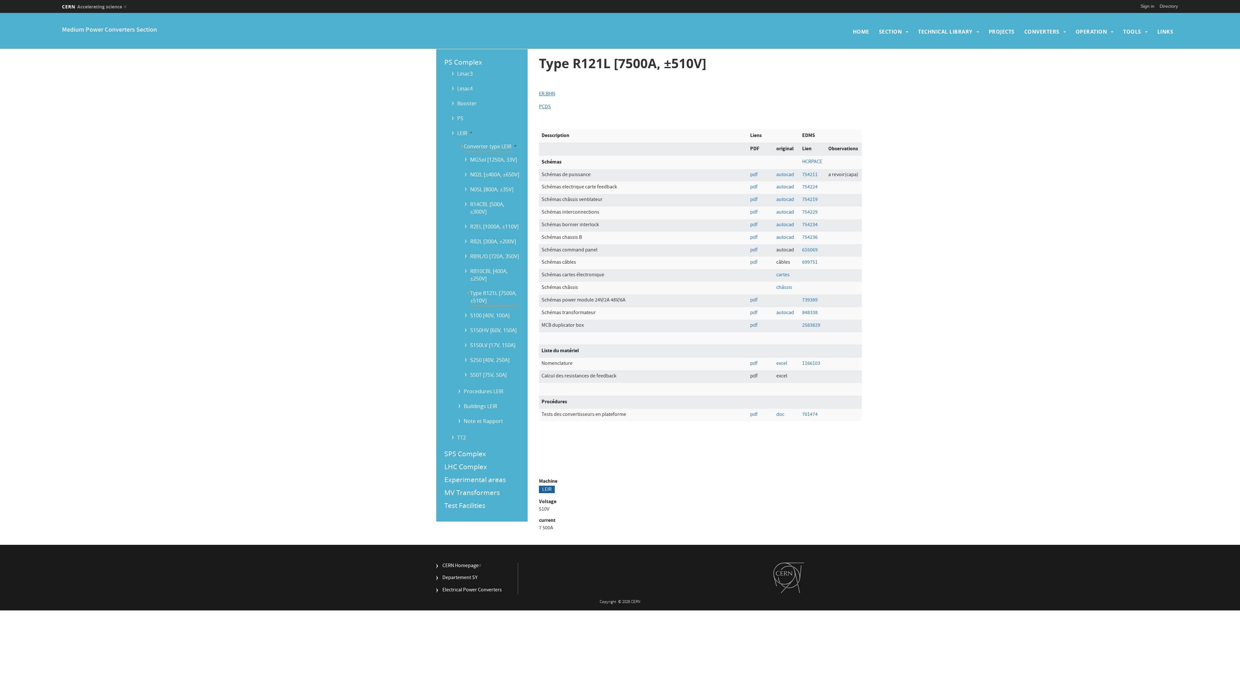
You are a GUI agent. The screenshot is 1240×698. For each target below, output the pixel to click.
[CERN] (788, 578)
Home (861, 31)
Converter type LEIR (488, 146)
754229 (810, 213)
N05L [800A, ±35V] (491, 189)
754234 (810, 225)
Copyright (608, 602)
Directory (1169, 6)
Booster (467, 103)
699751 (810, 263)
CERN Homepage (460, 566)
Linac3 (465, 73)
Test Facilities (464, 505)
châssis (784, 288)
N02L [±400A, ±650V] (494, 174)
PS (460, 118)
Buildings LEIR (480, 406)
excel (781, 364)
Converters (1041, 31)
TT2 (461, 437)
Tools (1132, 31)
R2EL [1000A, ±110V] (494, 226)
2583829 (811, 326)
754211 (810, 175)
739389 (810, 300)
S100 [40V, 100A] (490, 315)
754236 (810, 238)
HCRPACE (812, 162)
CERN (92, 7)
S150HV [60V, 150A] (493, 330)
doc (780, 415)
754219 (810, 200)
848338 (810, 313)
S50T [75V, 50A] (488, 374)
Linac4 (465, 88)
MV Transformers (472, 492)
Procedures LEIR (483, 391)
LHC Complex (465, 466)
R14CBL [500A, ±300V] (487, 208)
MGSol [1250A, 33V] (493, 159)
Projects (1002, 31)
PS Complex (463, 62)
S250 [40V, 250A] (490, 360)
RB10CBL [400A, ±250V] (489, 275)
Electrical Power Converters (472, 590)
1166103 (811, 364)
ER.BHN (547, 94)
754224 (810, 187)
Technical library (945, 31)
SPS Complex (465, 453)
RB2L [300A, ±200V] (493, 241)
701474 (810, 415)
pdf (754, 175)
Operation (1091, 31)
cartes (783, 275)
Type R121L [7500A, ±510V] (493, 297)
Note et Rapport (483, 421)
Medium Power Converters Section (109, 30)
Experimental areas (475, 479)
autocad (785, 175)
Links (1165, 31)
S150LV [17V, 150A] (492, 345)
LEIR (462, 133)
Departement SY (460, 578)
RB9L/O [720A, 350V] (494, 256)
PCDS (545, 107)
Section (890, 31)
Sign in (1147, 6)
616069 (810, 250)
